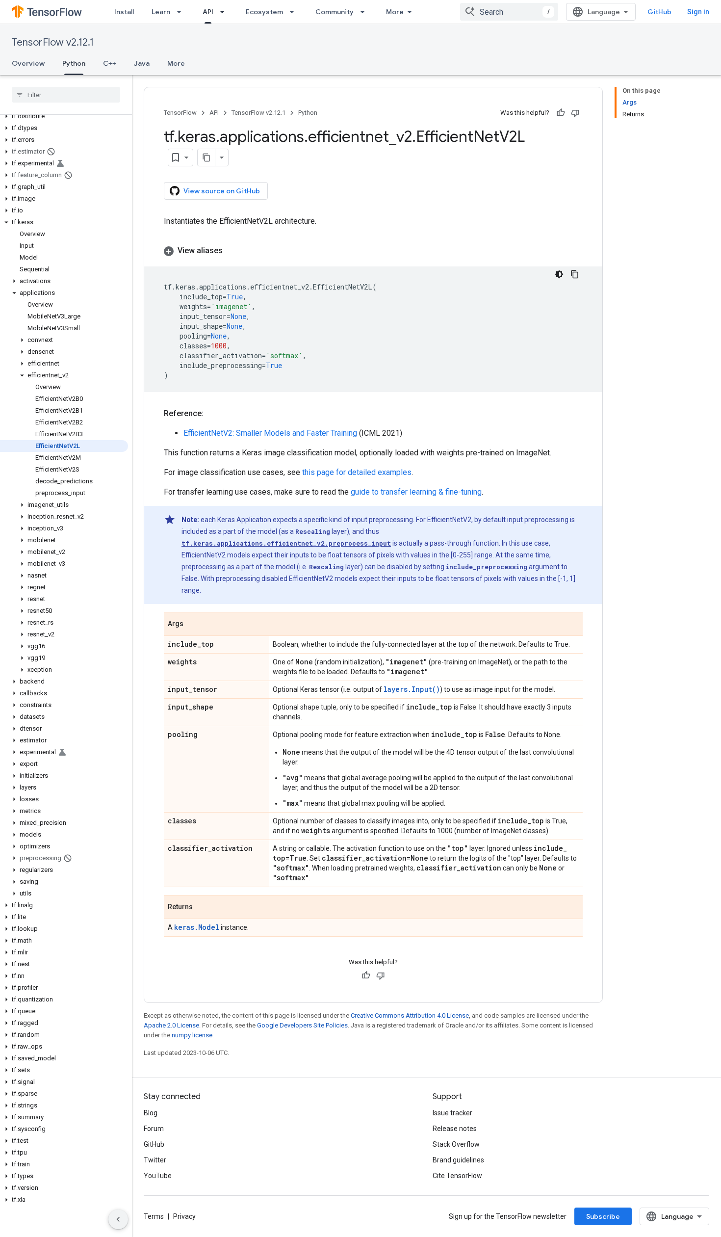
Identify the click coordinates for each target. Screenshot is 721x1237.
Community (334, 11)
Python (73, 63)
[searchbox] (66, 95)
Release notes (455, 1128)
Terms (154, 1216)
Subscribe (603, 1216)
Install (124, 11)
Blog (150, 1113)
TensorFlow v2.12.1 (53, 42)
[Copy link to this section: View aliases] (232, 251)
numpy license (192, 1035)
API (208, 11)
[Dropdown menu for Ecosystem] (295, 12)
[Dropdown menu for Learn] (182, 12)
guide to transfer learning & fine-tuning (416, 492)
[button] (64, 116)
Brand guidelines (458, 1160)
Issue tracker (452, 1113)
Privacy (184, 1216)
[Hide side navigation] (118, 1219)
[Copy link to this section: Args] (193, 625)
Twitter (155, 1160)
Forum (154, 1128)
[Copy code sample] (575, 274)
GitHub (659, 11)
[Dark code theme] (559, 274)
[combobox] (509, 12)
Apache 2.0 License (171, 1025)
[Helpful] (560, 112)
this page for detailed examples (357, 472)
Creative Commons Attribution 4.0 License (410, 1015)
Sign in (698, 12)
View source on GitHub (221, 190)
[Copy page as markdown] (206, 157)
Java (142, 63)
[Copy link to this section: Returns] (202, 908)
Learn (161, 11)
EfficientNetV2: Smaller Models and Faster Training (270, 433)
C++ (109, 63)
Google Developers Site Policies (302, 1025)
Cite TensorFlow (457, 1176)
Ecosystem (264, 11)
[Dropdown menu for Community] (365, 12)
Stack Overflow (456, 1144)
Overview (28, 63)
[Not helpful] (575, 112)
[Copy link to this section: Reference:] (213, 414)
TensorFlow (180, 112)
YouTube (158, 1176)
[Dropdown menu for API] (225, 12)
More (395, 11)
